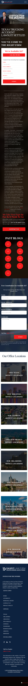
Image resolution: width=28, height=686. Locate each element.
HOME (5, 596)
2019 (8, 251)
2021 (8, 244)
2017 (8, 258)
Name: (4, 62)
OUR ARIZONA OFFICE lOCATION (14, 529)
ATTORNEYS (6, 598)
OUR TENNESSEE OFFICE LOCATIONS (14, 483)
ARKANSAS (6, 619)
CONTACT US (7, 603)
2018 (20, 251)
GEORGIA (6, 624)
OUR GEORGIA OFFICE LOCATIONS (14, 417)
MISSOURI (6, 633)
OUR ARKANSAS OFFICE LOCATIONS (14, 395)
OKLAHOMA (6, 616)
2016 (20, 258)
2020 (20, 244)
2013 (8, 273)
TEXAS (5, 614)
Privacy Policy (20, 670)
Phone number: (7, 71)
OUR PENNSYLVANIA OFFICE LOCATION (14, 508)
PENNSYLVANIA (7, 628)
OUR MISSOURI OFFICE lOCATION (14, 550)
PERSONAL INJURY (8, 600)
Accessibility (10, 671)
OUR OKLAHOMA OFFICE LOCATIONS (14, 462)
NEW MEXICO (7, 621)
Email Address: (7, 66)
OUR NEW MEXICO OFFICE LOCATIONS (14, 441)
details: (5, 75)
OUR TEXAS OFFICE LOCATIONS (14, 374)
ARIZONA (6, 631)
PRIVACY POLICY (8, 605)
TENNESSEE (6, 626)
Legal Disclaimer (16, 671)
